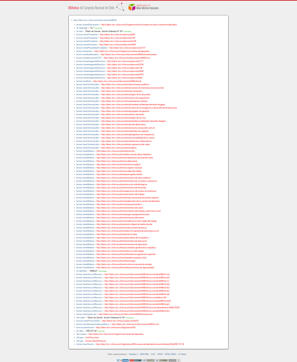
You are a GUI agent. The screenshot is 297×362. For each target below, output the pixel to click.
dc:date (79, 331)
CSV (153, 354)
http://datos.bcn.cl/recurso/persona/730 (117, 38)
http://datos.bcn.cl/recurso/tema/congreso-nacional (119, 168)
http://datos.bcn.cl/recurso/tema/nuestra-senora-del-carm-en (128, 128)
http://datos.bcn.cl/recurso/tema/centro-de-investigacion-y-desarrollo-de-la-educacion (139, 108)
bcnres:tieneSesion (85, 344)
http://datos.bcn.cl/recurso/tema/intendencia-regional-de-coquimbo (126, 254)
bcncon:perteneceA (85, 327)
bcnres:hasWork (83, 81)
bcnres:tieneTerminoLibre (87, 84)
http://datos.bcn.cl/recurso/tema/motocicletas (117, 234)
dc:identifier (81, 271)
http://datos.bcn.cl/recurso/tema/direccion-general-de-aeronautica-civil (128, 231)
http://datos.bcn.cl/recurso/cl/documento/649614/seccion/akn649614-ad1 (137, 294)
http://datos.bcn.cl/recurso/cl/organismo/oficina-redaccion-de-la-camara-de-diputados (139, 24)
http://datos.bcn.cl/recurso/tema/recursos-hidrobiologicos (122, 184)
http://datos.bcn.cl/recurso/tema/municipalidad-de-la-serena (127, 138)
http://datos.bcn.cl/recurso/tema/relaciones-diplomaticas (126, 141)
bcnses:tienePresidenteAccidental (91, 48)
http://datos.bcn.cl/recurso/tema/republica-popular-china (121, 257)
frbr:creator (81, 334)
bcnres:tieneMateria (85, 151)
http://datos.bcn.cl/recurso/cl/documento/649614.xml (135, 324)
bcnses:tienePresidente (86, 34)
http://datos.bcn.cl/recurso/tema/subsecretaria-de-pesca (122, 228)
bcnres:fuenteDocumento (87, 24)
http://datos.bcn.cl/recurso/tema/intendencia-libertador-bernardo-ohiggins (133, 121)
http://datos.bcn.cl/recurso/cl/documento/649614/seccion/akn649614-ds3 (137, 287)
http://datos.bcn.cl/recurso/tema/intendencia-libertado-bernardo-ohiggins (133, 104)
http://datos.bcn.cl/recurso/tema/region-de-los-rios (123, 118)
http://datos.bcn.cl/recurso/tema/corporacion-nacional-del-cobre (125, 158)
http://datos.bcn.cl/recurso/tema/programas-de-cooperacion (127, 134)
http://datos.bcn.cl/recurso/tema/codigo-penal (117, 161)
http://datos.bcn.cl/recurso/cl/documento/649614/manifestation (129, 54)
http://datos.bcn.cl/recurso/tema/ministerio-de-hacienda (121, 187)
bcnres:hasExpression (86, 314)
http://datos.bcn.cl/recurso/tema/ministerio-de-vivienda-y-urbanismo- (127, 181)
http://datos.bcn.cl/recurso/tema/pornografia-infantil (119, 174)
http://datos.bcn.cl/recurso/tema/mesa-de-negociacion (125, 98)
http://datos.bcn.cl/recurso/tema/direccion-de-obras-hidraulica (124, 154)
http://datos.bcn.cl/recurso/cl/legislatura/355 (115, 327)
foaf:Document (92, 337)
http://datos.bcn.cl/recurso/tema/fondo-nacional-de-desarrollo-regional (127, 198)
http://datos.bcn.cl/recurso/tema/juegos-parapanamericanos (123, 214)
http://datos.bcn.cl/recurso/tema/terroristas (116, 151)
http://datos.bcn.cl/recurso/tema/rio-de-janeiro (121, 91)
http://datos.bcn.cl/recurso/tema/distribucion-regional (124, 131)
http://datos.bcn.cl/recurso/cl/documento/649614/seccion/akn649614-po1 (137, 277)
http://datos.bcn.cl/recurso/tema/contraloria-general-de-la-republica (126, 247)
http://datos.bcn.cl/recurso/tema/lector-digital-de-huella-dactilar (124, 224)
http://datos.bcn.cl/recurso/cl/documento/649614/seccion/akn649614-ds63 (138, 301)
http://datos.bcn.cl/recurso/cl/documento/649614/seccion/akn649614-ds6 (137, 284)
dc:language (81, 28)
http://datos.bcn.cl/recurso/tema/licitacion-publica (119, 164)
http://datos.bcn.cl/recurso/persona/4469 (117, 44)
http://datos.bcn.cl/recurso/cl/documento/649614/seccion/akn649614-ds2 (137, 311)
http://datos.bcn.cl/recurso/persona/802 (117, 34)
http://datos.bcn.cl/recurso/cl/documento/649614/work (117, 81)
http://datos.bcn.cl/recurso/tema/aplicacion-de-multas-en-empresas (126, 191)
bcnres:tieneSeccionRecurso (89, 274)
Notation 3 (133, 354)
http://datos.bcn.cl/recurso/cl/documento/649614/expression (126, 314)
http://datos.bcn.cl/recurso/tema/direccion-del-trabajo (120, 251)
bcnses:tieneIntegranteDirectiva (90, 61)
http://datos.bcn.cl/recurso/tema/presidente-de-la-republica (123, 238)
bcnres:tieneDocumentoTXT (88, 58)
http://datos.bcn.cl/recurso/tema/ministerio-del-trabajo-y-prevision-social (129, 211)
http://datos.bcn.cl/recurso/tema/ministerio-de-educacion (122, 241)
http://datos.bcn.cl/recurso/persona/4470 (125, 74)
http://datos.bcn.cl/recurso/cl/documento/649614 (95, 20)
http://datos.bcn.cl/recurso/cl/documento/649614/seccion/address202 (135, 297)
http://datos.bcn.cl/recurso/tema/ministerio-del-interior (120, 217)
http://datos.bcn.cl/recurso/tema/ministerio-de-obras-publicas (124, 178)
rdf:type (79, 337)
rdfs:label (80, 317)
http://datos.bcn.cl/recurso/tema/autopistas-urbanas (124, 101)
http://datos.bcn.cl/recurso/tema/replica (118, 148)
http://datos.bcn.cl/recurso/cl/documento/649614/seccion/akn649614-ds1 (137, 291)
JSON (160, 354)
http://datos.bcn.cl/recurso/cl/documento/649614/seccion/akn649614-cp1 (137, 274)
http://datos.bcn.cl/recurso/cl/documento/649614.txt (127, 58)
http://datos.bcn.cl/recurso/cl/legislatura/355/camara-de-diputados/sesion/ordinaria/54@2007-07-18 (140, 344)
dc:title (79, 31)
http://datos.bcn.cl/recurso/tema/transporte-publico (119, 204)
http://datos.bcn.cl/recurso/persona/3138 (118, 41)
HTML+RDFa (170, 354)
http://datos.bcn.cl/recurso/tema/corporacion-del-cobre (125, 144)
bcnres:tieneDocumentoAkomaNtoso (92, 324)
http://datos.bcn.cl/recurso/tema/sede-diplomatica (123, 124)
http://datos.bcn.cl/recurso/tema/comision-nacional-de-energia (124, 264)
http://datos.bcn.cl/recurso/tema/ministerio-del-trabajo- (121, 194)
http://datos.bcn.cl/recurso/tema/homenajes (116, 261)
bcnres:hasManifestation (87, 54)
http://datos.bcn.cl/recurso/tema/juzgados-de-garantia (125, 111)
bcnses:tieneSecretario (86, 44)
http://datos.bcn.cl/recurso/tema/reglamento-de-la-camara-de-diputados (128, 201)
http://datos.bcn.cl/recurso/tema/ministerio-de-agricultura (122, 244)
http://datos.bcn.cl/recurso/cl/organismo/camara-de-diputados (122, 51)
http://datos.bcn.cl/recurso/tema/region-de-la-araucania (125, 94)
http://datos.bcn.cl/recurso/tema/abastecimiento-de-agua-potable (125, 267)
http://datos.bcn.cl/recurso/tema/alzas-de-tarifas (122, 114)
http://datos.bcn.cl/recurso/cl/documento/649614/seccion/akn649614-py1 (137, 304)
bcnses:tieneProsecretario (88, 321)
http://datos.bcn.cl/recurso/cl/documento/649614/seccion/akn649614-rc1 (137, 281)
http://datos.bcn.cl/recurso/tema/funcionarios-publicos (125, 84)
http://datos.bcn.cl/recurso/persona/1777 (127, 48)
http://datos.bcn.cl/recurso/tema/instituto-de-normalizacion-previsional (132, 88)
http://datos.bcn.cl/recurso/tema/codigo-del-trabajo (119, 171)
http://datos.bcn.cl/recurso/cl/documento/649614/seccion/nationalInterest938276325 (142, 307)
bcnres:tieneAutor (84, 51)
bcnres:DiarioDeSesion (96, 341)
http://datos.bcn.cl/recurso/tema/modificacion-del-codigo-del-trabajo (127, 221)
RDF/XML (144, 354)
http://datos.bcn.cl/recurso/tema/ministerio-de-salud (120, 208)
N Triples (182, 354)
